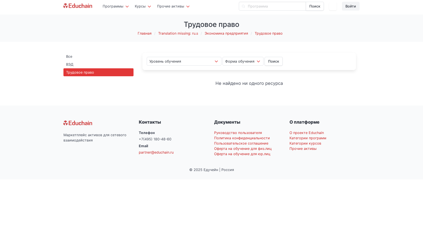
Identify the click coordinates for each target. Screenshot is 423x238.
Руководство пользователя (238, 132)
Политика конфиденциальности (242, 138)
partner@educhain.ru (156, 152)
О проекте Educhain (306, 132)
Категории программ (307, 138)
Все (69, 56)
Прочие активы (303, 148)
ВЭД (69, 64)
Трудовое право (80, 72)
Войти (350, 6)
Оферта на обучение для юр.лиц (242, 154)
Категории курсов (305, 143)
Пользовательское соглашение (241, 143)
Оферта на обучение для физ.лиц (243, 148)
